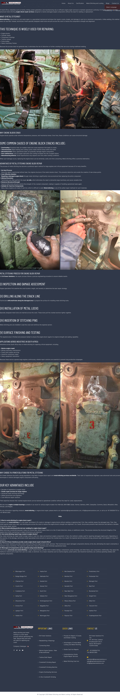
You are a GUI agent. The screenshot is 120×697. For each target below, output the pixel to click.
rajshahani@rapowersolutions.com (71, 510)
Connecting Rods (44, 645)
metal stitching (29, 510)
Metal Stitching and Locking (94, 3)
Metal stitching (4, 19)
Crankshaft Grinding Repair (47, 662)
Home (63, 3)
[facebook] (14, 650)
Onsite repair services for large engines (14, 491)
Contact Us (115, 3)
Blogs (107, 3)
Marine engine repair (8, 348)
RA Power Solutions (45, 636)
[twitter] (16, 650)
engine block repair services (25, 12)
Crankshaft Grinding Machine (48, 667)
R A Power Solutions (8, 276)
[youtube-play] (22, 650)
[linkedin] (19, 650)
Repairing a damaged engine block (12, 176)
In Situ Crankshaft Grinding (47, 677)
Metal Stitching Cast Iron (71, 661)
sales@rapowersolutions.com (96, 661)
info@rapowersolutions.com (90, 510)
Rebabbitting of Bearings (47, 640)
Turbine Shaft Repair (45, 657)
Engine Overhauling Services (48, 672)
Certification (80, 3)
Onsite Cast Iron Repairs (71, 649)
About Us (71, 3)
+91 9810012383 (92, 652)
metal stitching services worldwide (65, 475)
